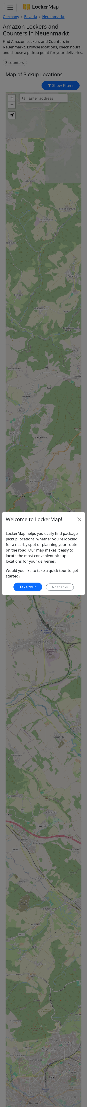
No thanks (60, 587)
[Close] (79, 519)
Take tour (27, 587)
